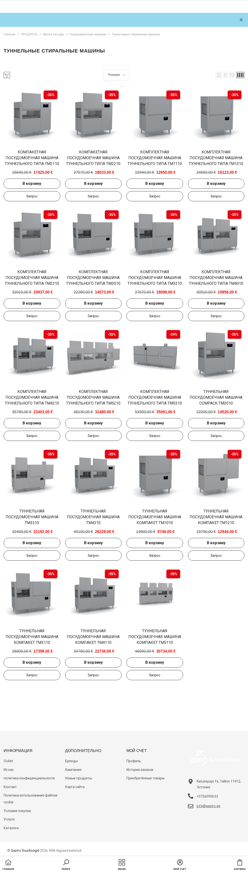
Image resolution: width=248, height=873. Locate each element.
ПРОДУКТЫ (29, 34)
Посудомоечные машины (88, 34)
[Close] (241, 20)
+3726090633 (207, 796)
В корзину (32, 183)
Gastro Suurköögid (25, 850)
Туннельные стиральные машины (136, 34)
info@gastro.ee (208, 806)
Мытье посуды (53, 34)
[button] (219, 75)
